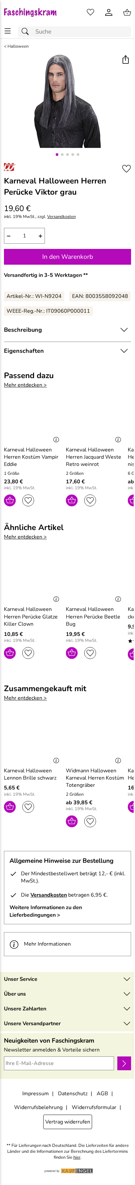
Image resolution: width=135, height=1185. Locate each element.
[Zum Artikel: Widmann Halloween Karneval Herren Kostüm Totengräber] (95, 739)
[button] (125, 60)
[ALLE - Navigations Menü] (7, 31)
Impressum (35, 1093)
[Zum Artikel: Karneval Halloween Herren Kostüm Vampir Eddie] (33, 419)
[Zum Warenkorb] (127, 12)
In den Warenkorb (67, 257)
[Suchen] (26, 31)
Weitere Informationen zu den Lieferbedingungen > (46, 911)
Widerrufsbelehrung (38, 1107)
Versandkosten (61, 217)
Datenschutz (72, 1093)
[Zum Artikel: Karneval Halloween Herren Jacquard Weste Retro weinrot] (95, 419)
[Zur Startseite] (34, 12)
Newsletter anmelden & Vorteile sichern (52, 1049)
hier (77, 1157)
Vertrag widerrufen (67, 1121)
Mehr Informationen (47, 944)
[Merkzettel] (90, 12)
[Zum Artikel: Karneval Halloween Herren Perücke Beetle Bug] (95, 578)
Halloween (18, 46)
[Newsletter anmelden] (124, 1063)
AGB (102, 1093)
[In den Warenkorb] (10, 500)
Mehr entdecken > (25, 385)
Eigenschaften (24, 351)
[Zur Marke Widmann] (9, 167)
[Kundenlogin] (109, 12)
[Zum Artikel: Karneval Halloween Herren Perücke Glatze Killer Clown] (33, 578)
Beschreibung (23, 330)
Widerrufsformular (94, 1107)
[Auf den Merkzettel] (126, 169)
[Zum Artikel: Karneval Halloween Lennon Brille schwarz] (33, 739)
